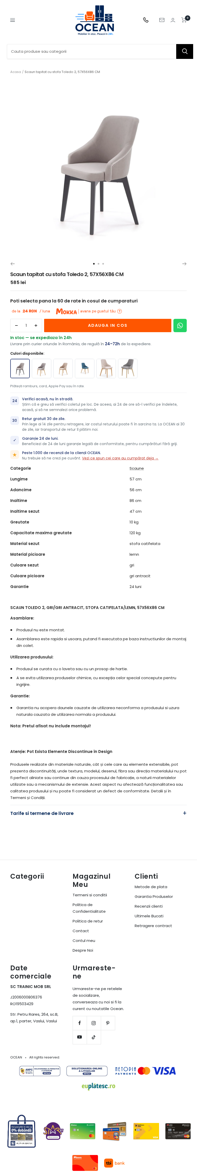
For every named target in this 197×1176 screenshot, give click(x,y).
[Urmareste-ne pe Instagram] (94, 1023)
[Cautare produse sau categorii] (184, 51)
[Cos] (184, 20)
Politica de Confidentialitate (89, 908)
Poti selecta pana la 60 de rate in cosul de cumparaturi (73, 301)
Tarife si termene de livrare (42, 813)
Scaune (137, 468)
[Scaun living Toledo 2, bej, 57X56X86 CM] (63, 368)
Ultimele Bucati (149, 916)
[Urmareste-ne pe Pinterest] (108, 1023)
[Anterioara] (12, 264)
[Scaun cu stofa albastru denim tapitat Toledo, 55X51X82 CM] (84, 368)
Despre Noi (83, 950)
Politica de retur (88, 921)
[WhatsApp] (180, 325)
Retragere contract (153, 925)
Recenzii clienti (149, 906)
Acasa (15, 71)
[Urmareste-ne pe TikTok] (94, 1037)
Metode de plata (151, 886)
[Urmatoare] (184, 264)
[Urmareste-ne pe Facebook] (80, 1023)
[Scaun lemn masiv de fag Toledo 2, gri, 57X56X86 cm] (41, 368)
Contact (81, 930)
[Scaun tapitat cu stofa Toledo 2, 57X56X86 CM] (20, 368)
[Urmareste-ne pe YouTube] (80, 1037)
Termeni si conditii (90, 895)
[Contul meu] (173, 20)
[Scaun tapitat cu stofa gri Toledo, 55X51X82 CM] (127, 368)
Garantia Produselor (154, 896)
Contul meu (84, 940)
